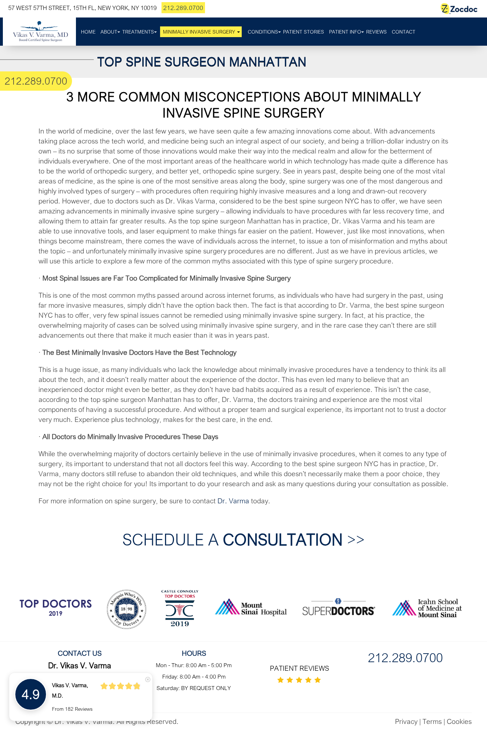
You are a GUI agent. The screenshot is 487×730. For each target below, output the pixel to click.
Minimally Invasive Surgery (199, 32)
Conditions (263, 32)
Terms (432, 721)
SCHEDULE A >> (243, 539)
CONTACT (403, 32)
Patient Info (345, 32)
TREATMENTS (138, 32)
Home (88, 32)
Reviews (376, 32)
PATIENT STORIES (303, 32)
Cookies (459, 721)
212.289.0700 (183, 7)
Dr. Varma (233, 500)
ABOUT (109, 32)
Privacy (406, 721)
